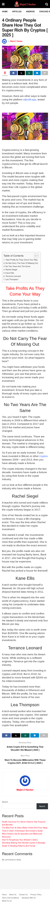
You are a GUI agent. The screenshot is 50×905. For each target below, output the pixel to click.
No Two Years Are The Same (17, 266)
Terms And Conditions (10, 897)
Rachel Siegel (11, 269)
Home (5, 11)
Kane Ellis (9, 272)
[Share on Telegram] (37, 73)
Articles (16, 11)
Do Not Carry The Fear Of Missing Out (21, 263)
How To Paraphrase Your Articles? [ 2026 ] (20, 839)
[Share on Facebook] (13, 73)
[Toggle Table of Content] (35, 256)
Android (30, 11)
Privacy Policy (36, 894)
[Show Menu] (3, 4)
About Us (12, 894)
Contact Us (23, 894)
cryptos (43, 456)
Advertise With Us (29, 897)
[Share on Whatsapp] (29, 73)
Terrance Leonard (13, 276)
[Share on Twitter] (21, 73)
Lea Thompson (11, 279)
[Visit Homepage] (25, 4)
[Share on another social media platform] (44, 73)
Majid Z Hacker (16, 41)
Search (5, 801)
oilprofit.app (29, 99)
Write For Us (7, 900)
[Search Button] (46, 4)
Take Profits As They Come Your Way (21, 259)
